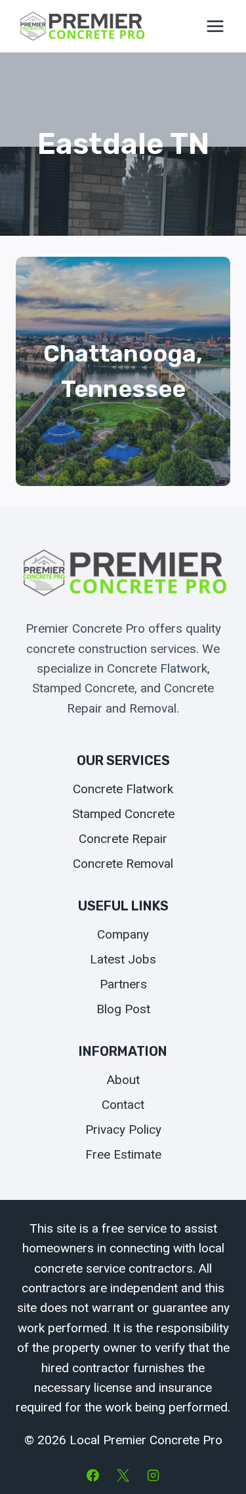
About (123, 1079)
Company (123, 934)
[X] (123, 1475)
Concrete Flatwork (123, 788)
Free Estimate (123, 1154)
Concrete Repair (123, 838)
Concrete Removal (123, 863)
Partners (123, 984)
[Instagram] (152, 1475)
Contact (123, 1104)
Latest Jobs (123, 959)
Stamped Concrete (123, 813)
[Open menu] (214, 25)
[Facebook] (93, 1475)
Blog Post (123, 1009)
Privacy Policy (123, 1129)
